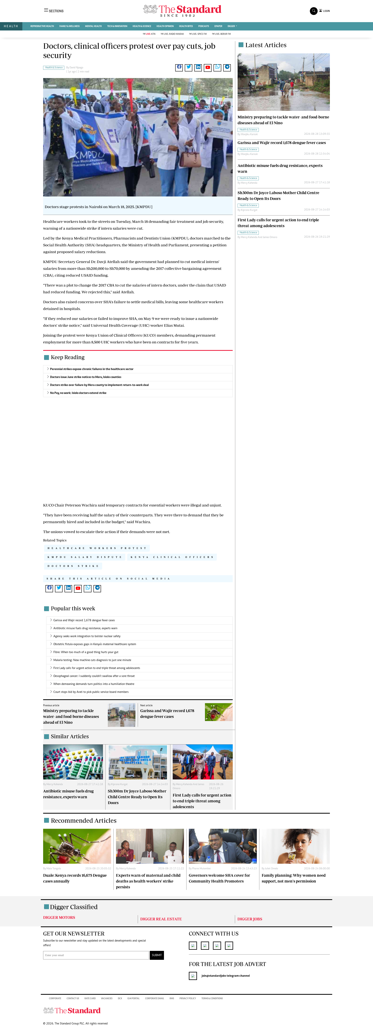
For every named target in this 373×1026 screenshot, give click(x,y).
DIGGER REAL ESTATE (161, 919)
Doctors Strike (74, 566)
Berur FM (223, 34)
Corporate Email (154, 998)
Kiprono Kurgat (119, 784)
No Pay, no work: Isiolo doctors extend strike (78, 393)
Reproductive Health (42, 26)
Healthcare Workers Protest (98, 548)
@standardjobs (216, 975)
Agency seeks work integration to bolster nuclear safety (86, 636)
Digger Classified (74, 906)
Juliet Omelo (271, 868)
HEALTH (11, 26)
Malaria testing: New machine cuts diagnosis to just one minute (92, 660)
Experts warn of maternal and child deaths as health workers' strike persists (148, 881)
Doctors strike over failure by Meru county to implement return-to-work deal (99, 385)
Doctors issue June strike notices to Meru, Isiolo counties (85, 377)
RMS (172, 998)
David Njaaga (76, 67)
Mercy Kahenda (54, 784)
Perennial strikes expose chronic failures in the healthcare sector (91, 369)
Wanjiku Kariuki (249, 134)
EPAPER (218, 26)
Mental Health (93, 26)
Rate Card (90, 998)
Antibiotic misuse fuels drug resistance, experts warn (85, 628)
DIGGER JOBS (249, 919)
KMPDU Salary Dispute (86, 557)
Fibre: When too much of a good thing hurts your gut (85, 652)
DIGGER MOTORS (59, 917)
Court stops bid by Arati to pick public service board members (91, 692)
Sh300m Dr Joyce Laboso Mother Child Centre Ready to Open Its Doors (137, 797)
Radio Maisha (174, 34)
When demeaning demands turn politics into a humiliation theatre (93, 684)
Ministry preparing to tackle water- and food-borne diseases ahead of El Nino (71, 716)
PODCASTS (203, 26)
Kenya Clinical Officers (173, 557)
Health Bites (186, 26)
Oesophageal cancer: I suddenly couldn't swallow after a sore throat (94, 676)
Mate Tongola (53, 868)
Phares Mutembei (201, 868)
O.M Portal (133, 998)
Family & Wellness (69, 26)
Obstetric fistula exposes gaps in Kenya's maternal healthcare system (94, 644)
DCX (120, 998)
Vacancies (106, 998)
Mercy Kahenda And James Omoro (259, 237)
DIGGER (231, 26)
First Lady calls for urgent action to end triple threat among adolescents (96, 668)
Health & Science (142, 26)
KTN (150, 34)
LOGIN (326, 11)
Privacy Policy (188, 998)
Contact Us (73, 998)
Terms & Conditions (212, 998)
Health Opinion (165, 26)
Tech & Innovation (117, 26)
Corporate (55, 998)
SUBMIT (157, 955)
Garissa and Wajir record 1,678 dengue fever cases (84, 620)
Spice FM (199, 34)
